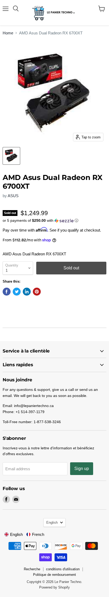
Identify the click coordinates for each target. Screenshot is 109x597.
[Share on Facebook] (7, 292)
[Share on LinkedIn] (27, 292)
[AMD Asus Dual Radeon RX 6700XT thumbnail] (11, 155)
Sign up (81, 468)
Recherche (32, 569)
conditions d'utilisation (63, 569)
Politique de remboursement (54, 575)
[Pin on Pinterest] (37, 292)
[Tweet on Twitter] (17, 292)
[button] (54, 220)
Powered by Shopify (54, 587)
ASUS (13, 195)
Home (8, 33)
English (52, 522)
